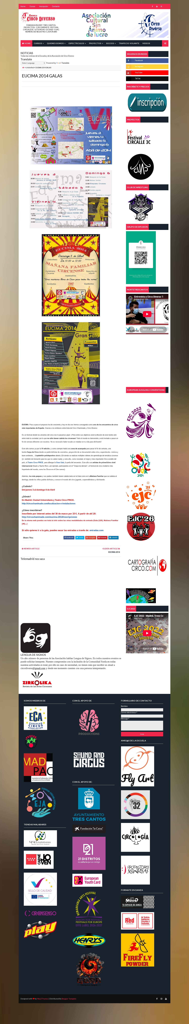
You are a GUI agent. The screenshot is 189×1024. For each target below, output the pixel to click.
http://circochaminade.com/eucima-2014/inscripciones (49, 517)
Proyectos (95, 43)
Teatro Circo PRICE (35, 462)
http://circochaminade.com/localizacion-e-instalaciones (48, 503)
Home (23, 6)
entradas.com (96, 530)
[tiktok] (166, 6)
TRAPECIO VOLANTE (129, 43)
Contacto (56, 6)
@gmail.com (39, 668)
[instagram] (161, 6)
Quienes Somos (55, 43)
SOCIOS (110, 43)
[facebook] (152, 6)
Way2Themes (42, 999)
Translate (65, 63)
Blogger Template (69, 999)
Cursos (32, 6)
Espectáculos (76, 43)
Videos (146, 43)
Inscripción (43, 6)
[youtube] (157, 6)
